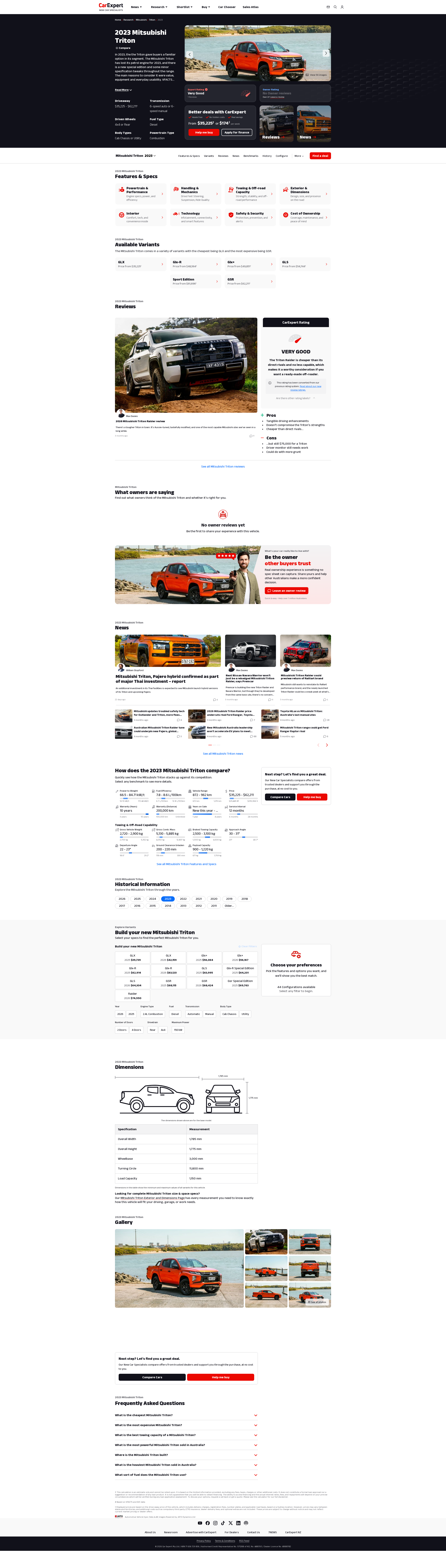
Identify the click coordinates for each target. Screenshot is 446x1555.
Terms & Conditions (225, 1540)
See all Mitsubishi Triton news (223, 753)
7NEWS (272, 1532)
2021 (199, 898)
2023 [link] (160, 19)
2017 (122, 905)
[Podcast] (246, 1523)
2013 (183, 905)
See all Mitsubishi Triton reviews (223, 466)
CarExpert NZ (293, 1532)
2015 (152, 905)
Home (118, 19)
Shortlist (183, 7)
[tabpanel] (223, 386)
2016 (137, 905)
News (135, 7)
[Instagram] (215, 1523)
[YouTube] (200, 1523)
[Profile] (342, 6)
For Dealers (232, 1532)
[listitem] (229, 906)
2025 (137, 898)
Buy (204, 7)
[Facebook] (208, 1523)
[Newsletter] (328, 6)
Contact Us (253, 1532)
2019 (229, 898)
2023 (168, 898)
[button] (277, 124)
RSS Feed (244, 1540)
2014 (168, 905)
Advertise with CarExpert (201, 1532)
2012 (199, 905)
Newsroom (171, 1532)
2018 (244, 898)
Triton (152, 19)
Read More (122, 89)
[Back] (317, 745)
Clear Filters (249, 946)
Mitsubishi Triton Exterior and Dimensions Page (153, 1198)
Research (157, 7)
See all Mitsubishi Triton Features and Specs (186, 864)
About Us (150, 1532)
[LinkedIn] (238, 1523)
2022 (183, 898)
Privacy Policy (204, 1540)
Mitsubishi (141, 19)
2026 (122, 898)
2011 (214, 905)
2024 (152, 898)
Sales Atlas (251, 7)
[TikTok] (223, 1523)
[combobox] (150, 155)
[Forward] (327, 745)
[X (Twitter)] (231, 1523)
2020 (213, 898)
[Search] (335, 6)
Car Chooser (227, 7)
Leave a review (277, 97)
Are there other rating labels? (293, 398)
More (298, 155)
